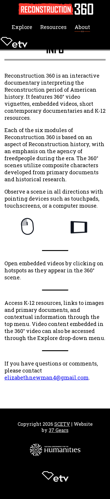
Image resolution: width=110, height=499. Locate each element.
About (82, 26)
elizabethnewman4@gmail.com (46, 377)
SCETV (62, 424)
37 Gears (58, 430)
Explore (22, 26)
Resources (53, 26)
